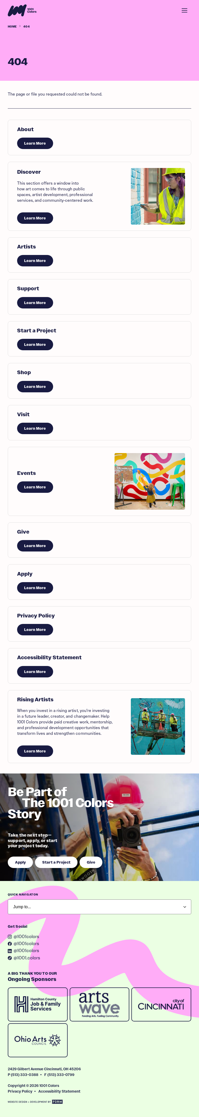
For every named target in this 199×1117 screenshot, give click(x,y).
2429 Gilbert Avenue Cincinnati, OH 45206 (44, 1069)
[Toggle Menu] (184, 10)
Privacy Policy (20, 1091)
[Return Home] (22, 10)
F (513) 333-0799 (59, 1074)
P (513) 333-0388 (23, 1074)
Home (12, 26)
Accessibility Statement (59, 1091)
